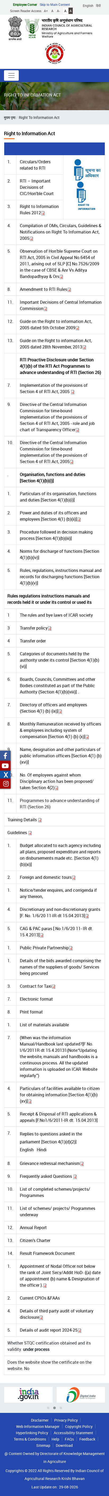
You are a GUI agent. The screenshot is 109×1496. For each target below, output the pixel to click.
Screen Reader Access (25, 11)
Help (55, 1439)
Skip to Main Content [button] (55, 4)
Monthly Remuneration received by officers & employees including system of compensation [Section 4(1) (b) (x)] (60, 730)
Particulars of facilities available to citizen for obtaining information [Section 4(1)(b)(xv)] (60, 1095)
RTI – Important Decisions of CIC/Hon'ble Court (37, 187)
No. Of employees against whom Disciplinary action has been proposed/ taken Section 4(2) (57, 781)
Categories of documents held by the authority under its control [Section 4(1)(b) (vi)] (59, 660)
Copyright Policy (79, 1426)
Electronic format (36, 999)
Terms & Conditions (30, 1439)
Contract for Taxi (36, 986)
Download (64, 1445)
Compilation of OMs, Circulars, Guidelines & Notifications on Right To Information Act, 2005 (60, 232)
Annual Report (33, 1227)
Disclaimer (40, 1420)
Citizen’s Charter (35, 1240)
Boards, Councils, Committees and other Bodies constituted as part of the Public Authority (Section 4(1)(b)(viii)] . (57, 685)
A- (58, 11)
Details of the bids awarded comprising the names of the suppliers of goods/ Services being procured (60, 967)
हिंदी (98, 5)
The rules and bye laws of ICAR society (56, 615)
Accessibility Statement (73, 1432)
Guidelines (17, 832)
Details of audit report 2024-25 (49, 1330)
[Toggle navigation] (11, 75)
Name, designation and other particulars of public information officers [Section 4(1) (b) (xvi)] (61, 756)
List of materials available (44, 1025)
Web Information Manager (38, 1426)
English (88, 5)
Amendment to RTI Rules (43, 289)
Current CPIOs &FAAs (40, 1298)
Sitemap (43, 1445)
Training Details (22, 820)
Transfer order (33, 641)
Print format (31, 1012)
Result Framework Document (47, 1253)
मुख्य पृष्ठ (9, 117)
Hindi (42, 1150)
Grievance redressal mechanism (50, 1163)
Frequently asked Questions (46, 1176)
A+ (46, 11)
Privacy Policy (66, 1420)
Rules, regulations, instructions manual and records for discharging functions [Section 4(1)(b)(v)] (61, 576)
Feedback (87, 1439)
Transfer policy (34, 628)
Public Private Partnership (44, 948)
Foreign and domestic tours (46, 877)
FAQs (69, 1439)
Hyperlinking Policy (32, 1432)
